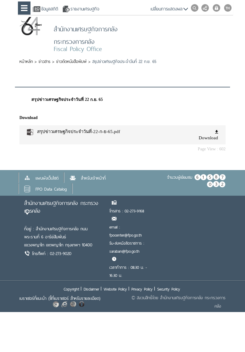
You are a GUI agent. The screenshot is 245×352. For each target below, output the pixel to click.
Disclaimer (91, 289)
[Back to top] (228, 335)
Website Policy (115, 289)
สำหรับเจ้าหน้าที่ (93, 178)
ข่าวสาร (44, 61)
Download (208, 137)
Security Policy (168, 289)
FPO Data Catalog (51, 189)
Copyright (71, 289)
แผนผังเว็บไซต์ (47, 178)
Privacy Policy (142, 289)
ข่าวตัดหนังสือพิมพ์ (71, 61)
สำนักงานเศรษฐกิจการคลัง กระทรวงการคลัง (61, 206)
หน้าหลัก (26, 61)
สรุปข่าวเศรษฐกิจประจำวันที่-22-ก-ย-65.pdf (78, 131)
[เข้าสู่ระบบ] (216, 8)
